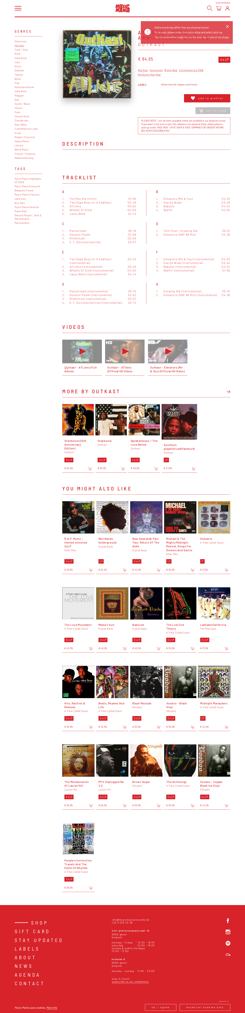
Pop (17, 82)
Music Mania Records (27, 207)
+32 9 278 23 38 (122, 922)
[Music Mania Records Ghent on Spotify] (228, 943)
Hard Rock (21, 58)
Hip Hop (19, 45)
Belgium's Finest (24, 190)
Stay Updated (39, 940)
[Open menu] (18, 8)
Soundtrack (22, 120)
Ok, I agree (160, 1007)
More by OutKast (91, 391)
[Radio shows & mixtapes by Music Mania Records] (228, 954)
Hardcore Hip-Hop (149, 74)
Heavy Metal (22, 141)
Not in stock (216, 110)
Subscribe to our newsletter (130, 981)
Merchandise (22, 222)
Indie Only (20, 198)
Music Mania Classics (27, 194)
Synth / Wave (22, 103)
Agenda (28, 975)
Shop (39, 923)
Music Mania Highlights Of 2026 (28, 180)
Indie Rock (21, 91)
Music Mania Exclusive (27, 186)
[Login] (227, 8)
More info (51, 1007)
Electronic (21, 41)
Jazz (17, 62)
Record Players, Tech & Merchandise (28, 217)
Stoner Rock (22, 116)
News (24, 966)
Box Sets (20, 202)
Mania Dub (21, 211)
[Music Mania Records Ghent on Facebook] (228, 920)
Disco (18, 66)
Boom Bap (170, 70)
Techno (19, 74)
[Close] (227, 27)
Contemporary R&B (191, 70)
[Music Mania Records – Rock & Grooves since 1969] (122, 8)
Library (19, 145)
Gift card (32, 931)
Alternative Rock (24, 87)
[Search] (210, 8)
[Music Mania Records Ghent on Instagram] (228, 932)
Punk (17, 112)
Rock (18, 53)
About (25, 957)
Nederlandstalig (24, 157)
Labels (27, 949)
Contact (30, 983)
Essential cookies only (204, 1007)
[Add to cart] (89, 468)
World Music (22, 149)
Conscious (156, 70)
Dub (17, 99)
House (18, 107)
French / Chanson (25, 153)
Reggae (19, 95)
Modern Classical (25, 137)
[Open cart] (219, 8)
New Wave (21, 124)
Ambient (19, 70)
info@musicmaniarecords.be (131, 919)
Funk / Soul (21, 49)
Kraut (18, 132)
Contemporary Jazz (26, 128)
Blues (18, 78)
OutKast (152, 44)
